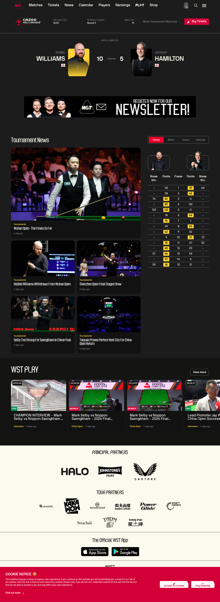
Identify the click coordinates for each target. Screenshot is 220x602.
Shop (154, 5)
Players (104, 5)
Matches (35, 5)
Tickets (53, 5)
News (69, 5)
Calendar (86, 5)
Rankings (123, 5)
